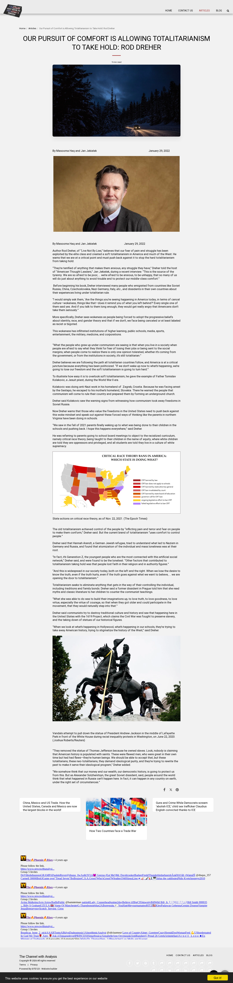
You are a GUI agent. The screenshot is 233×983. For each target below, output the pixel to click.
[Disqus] (116, 896)
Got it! (218, 977)
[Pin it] (177, 790)
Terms (22, 964)
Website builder (49, 969)
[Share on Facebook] (164, 790)
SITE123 (36, 969)
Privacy (34, 964)
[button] (227, 11)
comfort (152, 279)
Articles (32, 28)
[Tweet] (171, 790)
